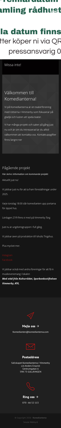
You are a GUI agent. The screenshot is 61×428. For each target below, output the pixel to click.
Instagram (7, 255)
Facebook (7, 259)
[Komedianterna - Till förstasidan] (11, 4)
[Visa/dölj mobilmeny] (40, 5)
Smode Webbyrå (30, 422)
